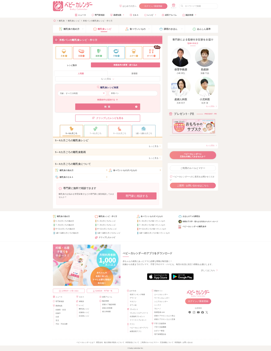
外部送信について (132, 342)
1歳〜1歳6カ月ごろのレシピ (108, 233)
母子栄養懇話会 (160, 334)
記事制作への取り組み (70, 291)
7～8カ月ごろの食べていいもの (152, 225)
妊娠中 (58, 313)
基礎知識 (117, 15)
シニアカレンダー (161, 302)
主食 (63, 56)
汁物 (115, 56)
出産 (57, 317)
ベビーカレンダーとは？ (85, 342)
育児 (57, 320)
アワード (133, 298)
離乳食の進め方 (67, 170)
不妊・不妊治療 (61, 324)
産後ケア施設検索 (109, 304)
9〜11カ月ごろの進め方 (65, 229)
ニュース (82, 15)
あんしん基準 (204, 29)
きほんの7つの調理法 (191, 216)
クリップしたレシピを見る (109, 118)
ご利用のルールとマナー (192, 168)
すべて (150, 56)
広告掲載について (166, 342)
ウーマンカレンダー (162, 298)
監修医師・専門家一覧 (103, 291)
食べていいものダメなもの (125, 170)
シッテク (157, 305)
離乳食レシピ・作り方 (108, 216)
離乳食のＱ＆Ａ (66, 177)
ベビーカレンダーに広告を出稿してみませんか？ (193, 155)
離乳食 (62, 21)
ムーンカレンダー (161, 294)
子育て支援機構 (160, 327)
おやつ (133, 56)
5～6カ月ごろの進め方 (64, 221)
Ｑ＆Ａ (136, 15)
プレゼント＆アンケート (139, 313)
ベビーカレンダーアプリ (139, 328)
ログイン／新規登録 (153, 6)
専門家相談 (100, 15)
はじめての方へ (129, 6)
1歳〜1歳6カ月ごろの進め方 (67, 233)
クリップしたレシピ (107, 237)
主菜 (80, 56)
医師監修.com (159, 312)
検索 (108, 106)
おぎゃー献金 (159, 331)
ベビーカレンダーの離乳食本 (194, 226)
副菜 (98, 56)
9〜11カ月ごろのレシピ (107, 229)
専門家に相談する (136, 195)
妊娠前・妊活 (61, 310)
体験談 (81, 301)
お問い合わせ (188, 342)
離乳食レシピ (74, 21)
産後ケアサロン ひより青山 (164, 316)
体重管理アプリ (136, 331)
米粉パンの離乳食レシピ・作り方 (97, 21)
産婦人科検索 (107, 308)
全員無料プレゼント (137, 316)
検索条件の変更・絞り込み (125, 65)
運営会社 (99, 342)
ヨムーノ (157, 309)
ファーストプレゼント (138, 320)
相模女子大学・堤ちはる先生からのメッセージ (200, 221)
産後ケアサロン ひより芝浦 (164, 319)
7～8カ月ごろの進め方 (64, 225)
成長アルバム (171, 15)
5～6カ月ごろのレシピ (106, 221)
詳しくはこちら (208, 270)
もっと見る (106, 79)
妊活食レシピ (84, 316)
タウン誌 (133, 305)
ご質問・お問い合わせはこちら (193, 185)
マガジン (133, 302)
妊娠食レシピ (84, 312)
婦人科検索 (106, 312)
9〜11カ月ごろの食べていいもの (152, 229)
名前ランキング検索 (137, 294)
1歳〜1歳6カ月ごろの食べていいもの (154, 233)
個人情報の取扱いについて (114, 342)
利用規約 (178, 342)
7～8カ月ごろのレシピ (106, 225)
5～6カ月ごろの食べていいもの (152, 221)
